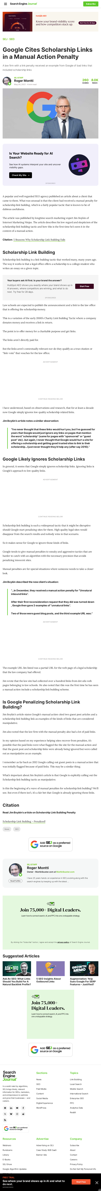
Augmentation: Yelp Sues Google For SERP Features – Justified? (83, 981)
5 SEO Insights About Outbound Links (48, 980)
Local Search (76, 1084)
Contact (73, 1155)
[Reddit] (23, 1114)
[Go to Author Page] (7, 81)
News (7, 829)
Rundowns (7, 1150)
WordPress (41, 1108)
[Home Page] (23, 4)
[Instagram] (17, 1114)
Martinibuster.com (65, 872)
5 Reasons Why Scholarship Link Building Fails (39, 239)
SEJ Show (7, 1164)
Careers (73, 1159)
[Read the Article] (17, 968)
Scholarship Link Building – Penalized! (24, 821)
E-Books (6, 1159)
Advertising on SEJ (45, 1145)
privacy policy (63, 942)
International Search (79, 1093)
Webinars (7, 1145)
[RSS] (5, 1120)
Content (40, 1093)
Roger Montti (23, 81)
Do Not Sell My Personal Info (83, 1169)
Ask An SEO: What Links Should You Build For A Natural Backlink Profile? (17, 981)
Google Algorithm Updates (15, 1169)
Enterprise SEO (77, 1098)
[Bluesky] (11, 1114)
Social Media (42, 1098)
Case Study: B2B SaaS (46, 1150)
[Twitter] (5, 1114)
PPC (72, 1103)
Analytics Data (76, 1108)
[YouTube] (17, 1108)
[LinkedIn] (11, 1108)
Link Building (76, 1079)
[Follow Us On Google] (50, 844)
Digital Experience (44, 1103)
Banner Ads (41, 1155)
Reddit (73, 1112)
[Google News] (5, 1108)
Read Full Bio (15, 881)
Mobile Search (76, 1089)
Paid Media (41, 1089)
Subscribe (74, 1145)
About (72, 1150)
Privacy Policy (76, 1164)
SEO (16, 829)
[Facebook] (23, 1108)
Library (6, 1155)
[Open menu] (5, 4)
